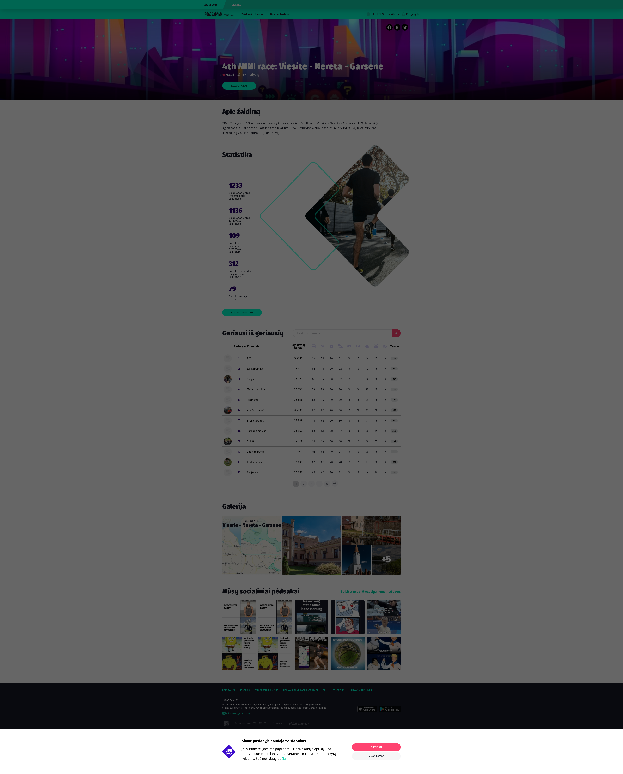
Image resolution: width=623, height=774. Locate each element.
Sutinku (376, 747)
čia (283, 758)
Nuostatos (376, 756)
